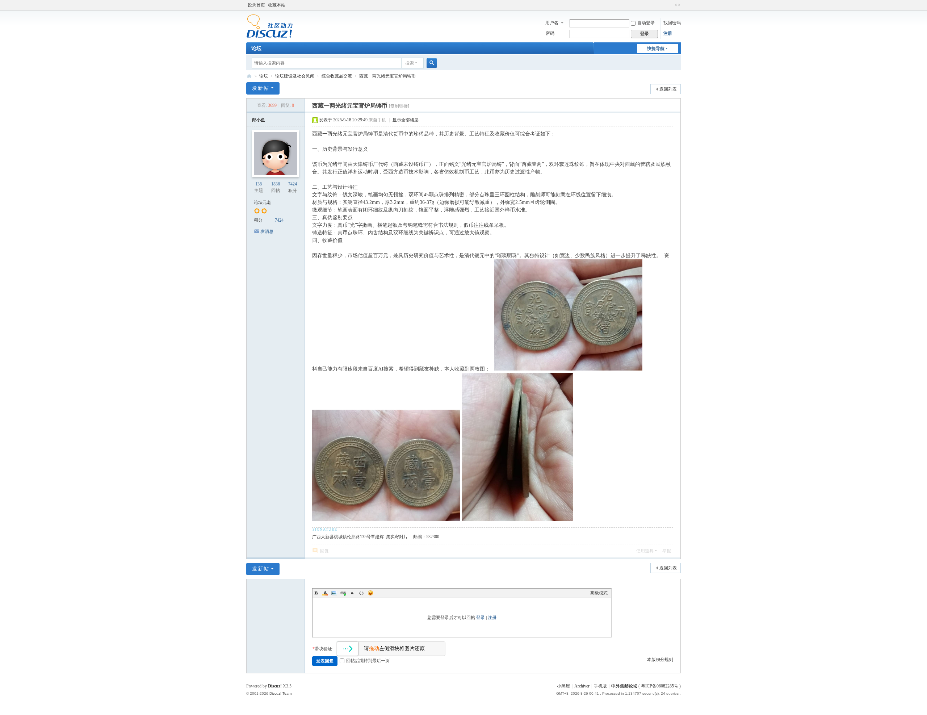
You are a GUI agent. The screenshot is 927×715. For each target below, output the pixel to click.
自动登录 (646, 22)
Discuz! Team (280, 693)
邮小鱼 (258, 119)
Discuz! (275, 686)
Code (361, 593)
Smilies (370, 593)
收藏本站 (276, 5)
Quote (352, 593)
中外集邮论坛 (249, 76)
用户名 (551, 22)
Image (334, 593)
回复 (324, 550)
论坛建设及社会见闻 (294, 76)
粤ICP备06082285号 (659, 686)
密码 (550, 33)
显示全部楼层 (406, 119)
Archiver (582, 686)
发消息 (266, 231)
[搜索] (432, 63)
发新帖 (260, 88)
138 (258, 184)
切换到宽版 (677, 5)
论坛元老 (262, 202)
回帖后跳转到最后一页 (368, 660)
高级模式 (599, 592)
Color (325, 593)
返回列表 (668, 89)
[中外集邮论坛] (269, 25)
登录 (480, 617)
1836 (275, 184)
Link (343, 593)
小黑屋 (563, 686)
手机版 (600, 686)
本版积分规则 (660, 659)
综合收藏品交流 (337, 76)
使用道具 (645, 550)
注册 (667, 33)
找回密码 (672, 22)
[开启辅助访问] (670, 5)
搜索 (409, 63)
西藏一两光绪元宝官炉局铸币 (387, 76)
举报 (666, 550)
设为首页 (256, 5)
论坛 (256, 48)
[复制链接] (399, 106)
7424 (292, 184)
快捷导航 (655, 48)
